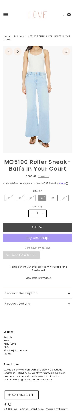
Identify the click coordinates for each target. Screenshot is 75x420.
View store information (38, 278)
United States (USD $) (21, 395)
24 (8, 197)
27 (42, 197)
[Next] (18, 52)
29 (64, 197)
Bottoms (19, 36)
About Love (10, 343)
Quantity (37, 206)
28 (53, 197)
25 (20, 197)
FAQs (6, 347)
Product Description (21, 293)
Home (7, 36)
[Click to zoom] (66, 52)
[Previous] (9, 52)
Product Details (17, 303)
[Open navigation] (6, 14)
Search (8, 337)
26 (31, 197)
